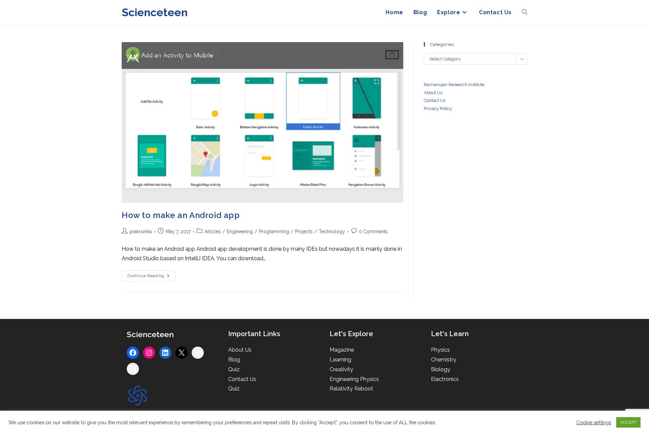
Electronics (445, 379)
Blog (234, 359)
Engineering (240, 231)
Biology (440, 369)
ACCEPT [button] (628, 422)
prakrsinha (140, 231)
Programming (274, 231)
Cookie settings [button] (593, 422)
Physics (440, 350)
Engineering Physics (354, 379)
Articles (213, 231)
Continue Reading (151, 277)
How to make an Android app (181, 215)
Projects (304, 231)
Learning (340, 359)
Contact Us (242, 379)
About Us (433, 92)
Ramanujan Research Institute (454, 84)
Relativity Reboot (351, 388)
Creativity (341, 369)
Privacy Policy (438, 108)
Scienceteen (155, 12)
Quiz (234, 369)
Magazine (342, 350)
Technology (332, 231)
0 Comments (373, 231)
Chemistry (443, 359)
